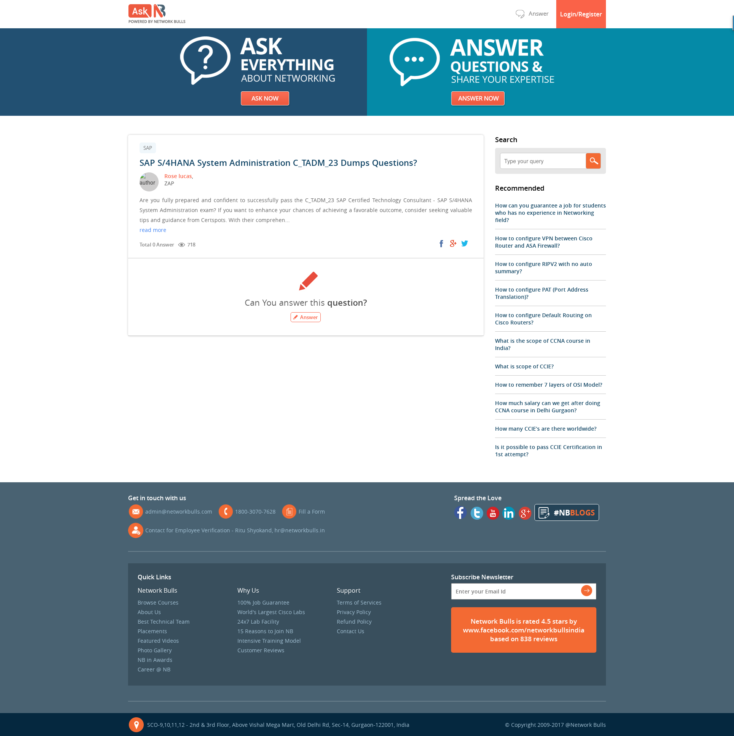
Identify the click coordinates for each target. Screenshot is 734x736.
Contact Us (350, 631)
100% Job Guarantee (263, 602)
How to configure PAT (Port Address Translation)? (541, 293)
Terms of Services (359, 602)
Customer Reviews (260, 650)
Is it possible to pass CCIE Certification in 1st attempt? (548, 450)
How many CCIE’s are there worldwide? (545, 428)
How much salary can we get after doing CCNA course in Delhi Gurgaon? (547, 406)
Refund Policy (354, 621)
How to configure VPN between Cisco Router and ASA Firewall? (544, 242)
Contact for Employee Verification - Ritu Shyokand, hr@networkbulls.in (235, 530)
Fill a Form (312, 511)
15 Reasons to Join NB (265, 631)
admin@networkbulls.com (178, 511)
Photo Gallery (155, 650)
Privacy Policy (354, 612)
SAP (147, 147)
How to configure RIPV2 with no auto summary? (543, 267)
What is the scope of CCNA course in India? (542, 344)
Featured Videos (158, 640)
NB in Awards (155, 659)
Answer (539, 13)
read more (153, 229)
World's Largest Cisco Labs (271, 612)
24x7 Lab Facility (258, 621)
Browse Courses (158, 602)
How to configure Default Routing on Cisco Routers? (543, 318)
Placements (152, 631)
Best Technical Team (164, 621)
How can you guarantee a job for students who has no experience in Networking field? (550, 213)
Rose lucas (178, 176)
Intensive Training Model (269, 640)
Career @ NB (154, 669)
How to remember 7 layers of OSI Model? (548, 384)
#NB (574, 512)
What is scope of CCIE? (524, 366)
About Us (149, 612)
